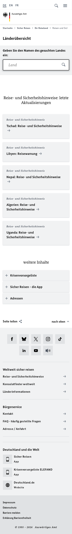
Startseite (8, 28)
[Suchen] (64, 65)
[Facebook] (13, 339)
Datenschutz (9, 507)
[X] (37, 339)
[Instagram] (49, 339)
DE (4, 5)
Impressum (9, 502)
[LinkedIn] (25, 350)
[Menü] (65, 5)
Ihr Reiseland (41, 28)
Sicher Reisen (23, 28)
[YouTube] (37, 350)
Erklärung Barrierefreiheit (17, 518)
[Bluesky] (25, 339)
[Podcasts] (49, 350)
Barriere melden (11, 512)
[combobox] (36, 64)
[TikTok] (61, 339)
